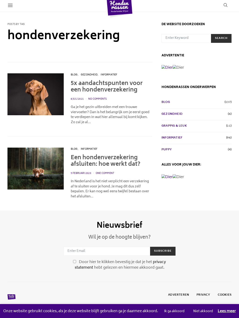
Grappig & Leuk (174, 126)
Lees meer (227, 311)
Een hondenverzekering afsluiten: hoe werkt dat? (105, 161)
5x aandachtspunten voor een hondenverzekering (107, 87)
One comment (105, 173)
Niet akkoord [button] (203, 311)
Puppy (167, 150)
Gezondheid (89, 75)
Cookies (225, 295)
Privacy (203, 295)
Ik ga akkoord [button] (174, 311)
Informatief (109, 75)
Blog (74, 75)
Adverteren (178, 295)
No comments (97, 99)
